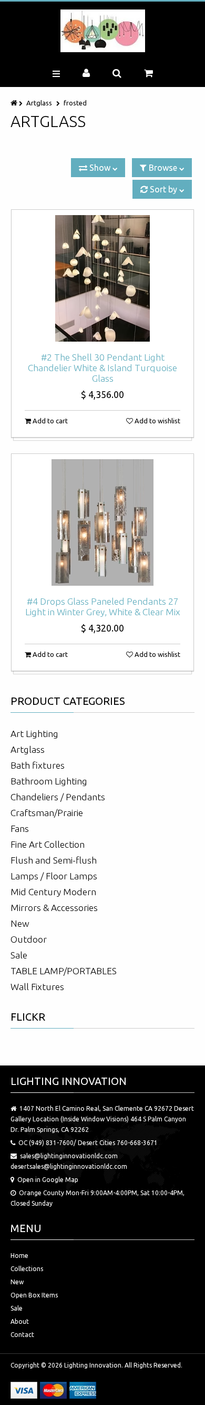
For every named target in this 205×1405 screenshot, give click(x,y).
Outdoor (29, 939)
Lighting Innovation (92, 1365)
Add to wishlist (156, 420)
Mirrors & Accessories (54, 908)
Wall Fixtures (37, 987)
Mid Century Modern (53, 892)
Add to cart (49, 420)
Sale (19, 955)
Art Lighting (34, 734)
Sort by (163, 189)
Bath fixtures (38, 765)
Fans (20, 828)
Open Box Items (34, 1295)
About (20, 1321)
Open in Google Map (47, 1179)
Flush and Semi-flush (54, 860)
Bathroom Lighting (49, 781)
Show (99, 167)
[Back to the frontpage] (15, 102)
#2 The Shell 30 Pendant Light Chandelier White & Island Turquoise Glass (102, 367)
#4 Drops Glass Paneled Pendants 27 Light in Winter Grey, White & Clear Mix (102, 606)
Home (19, 1255)
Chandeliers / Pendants (58, 797)
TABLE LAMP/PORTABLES (64, 971)
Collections (27, 1268)
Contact (22, 1334)
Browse (163, 167)
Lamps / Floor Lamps (54, 876)
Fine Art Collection (48, 844)
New (20, 923)
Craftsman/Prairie (47, 813)
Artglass (39, 102)
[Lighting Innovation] (102, 30)
